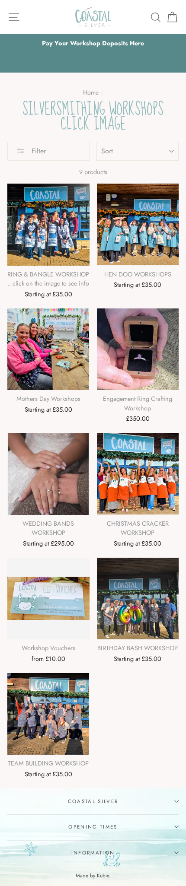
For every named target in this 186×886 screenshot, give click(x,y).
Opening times (92, 826)
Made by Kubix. (93, 875)
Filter (37, 151)
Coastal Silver (93, 801)
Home (91, 92)
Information (93, 852)
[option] (93, 43)
